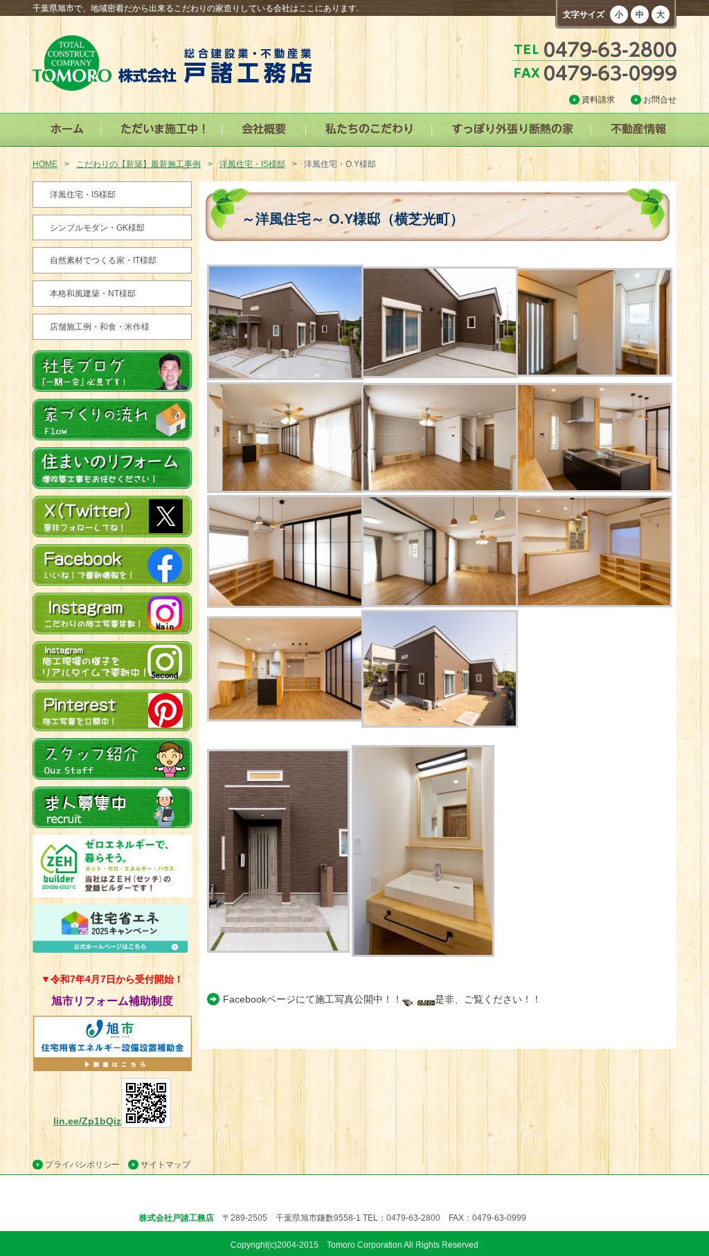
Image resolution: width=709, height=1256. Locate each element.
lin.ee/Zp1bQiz (87, 1121)
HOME (45, 164)
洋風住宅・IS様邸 (252, 164)
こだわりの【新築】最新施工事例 (138, 164)
